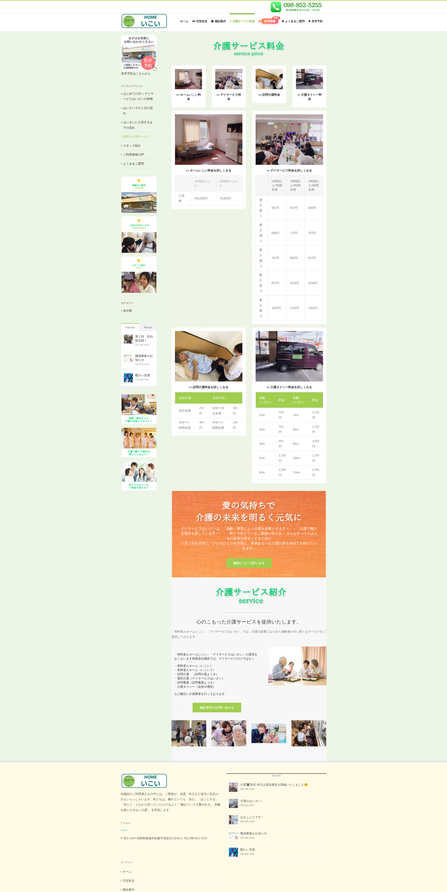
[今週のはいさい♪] (233, 803)
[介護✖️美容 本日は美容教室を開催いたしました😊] (233, 787)
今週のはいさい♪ (251, 801)
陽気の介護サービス (136, 136)
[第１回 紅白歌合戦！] (128, 337)
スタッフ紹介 (132, 146)
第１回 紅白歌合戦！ (144, 338)
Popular (130, 327)
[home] (144, 776)
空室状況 (128, 881)
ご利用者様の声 (133, 154)
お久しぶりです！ (252, 817)
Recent (148, 327)
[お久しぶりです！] (233, 819)
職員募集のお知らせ (144, 358)
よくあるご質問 (133, 164)
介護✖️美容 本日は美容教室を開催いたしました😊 (274, 785)
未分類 (127, 311)
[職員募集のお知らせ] (128, 356)
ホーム (127, 871)
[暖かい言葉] (128, 376)
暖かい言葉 (142, 375)
